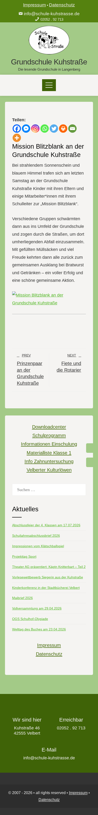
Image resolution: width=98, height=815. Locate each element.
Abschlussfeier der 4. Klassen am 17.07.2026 (46, 525)
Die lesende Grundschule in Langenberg (49, 69)
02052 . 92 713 (51, 19)
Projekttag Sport (24, 556)
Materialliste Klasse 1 (49, 452)
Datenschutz (62, 4)
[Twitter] (54, 128)
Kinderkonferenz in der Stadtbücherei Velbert (46, 588)
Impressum (34, 4)
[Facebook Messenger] (26, 128)
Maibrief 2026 (22, 598)
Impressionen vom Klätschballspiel (38, 546)
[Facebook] (17, 128)
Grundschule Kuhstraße (49, 62)
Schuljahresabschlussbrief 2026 (36, 535)
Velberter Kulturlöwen (49, 470)
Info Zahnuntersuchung (49, 461)
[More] (17, 138)
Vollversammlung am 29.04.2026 (37, 608)
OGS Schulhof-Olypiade (30, 619)
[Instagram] (35, 128)
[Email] (72, 128)
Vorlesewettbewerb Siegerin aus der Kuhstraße (47, 577)
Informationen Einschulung (49, 444)
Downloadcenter (49, 426)
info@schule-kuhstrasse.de (52, 13)
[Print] (63, 128)
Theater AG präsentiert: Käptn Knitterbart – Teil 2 (49, 567)
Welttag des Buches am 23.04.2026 (39, 629)
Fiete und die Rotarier (69, 362)
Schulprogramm (49, 435)
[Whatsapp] (44, 128)
